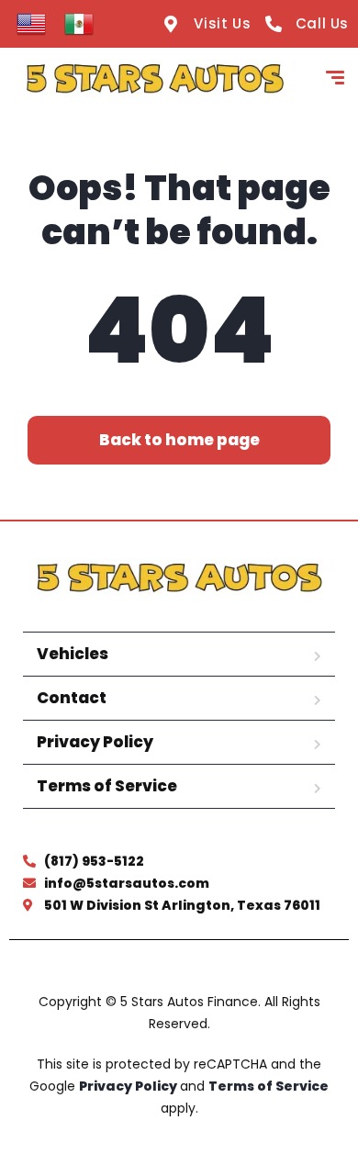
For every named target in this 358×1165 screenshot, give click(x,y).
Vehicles (72, 654)
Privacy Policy (95, 742)
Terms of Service (107, 786)
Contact (71, 698)
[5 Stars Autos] (155, 80)
